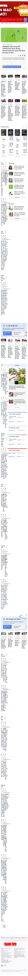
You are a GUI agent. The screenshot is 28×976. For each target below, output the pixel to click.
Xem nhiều (11, 163)
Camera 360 (3, 131)
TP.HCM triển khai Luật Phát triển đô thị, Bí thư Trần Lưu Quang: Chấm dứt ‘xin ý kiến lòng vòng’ (4, 214)
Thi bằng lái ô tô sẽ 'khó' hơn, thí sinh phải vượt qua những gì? (4, 769)
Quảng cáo (21, 20)
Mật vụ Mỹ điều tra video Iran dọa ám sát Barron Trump (6, 501)
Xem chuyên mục (7, 333)
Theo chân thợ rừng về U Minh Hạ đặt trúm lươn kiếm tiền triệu (4, 382)
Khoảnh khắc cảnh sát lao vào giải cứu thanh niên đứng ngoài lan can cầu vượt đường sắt (6, 595)
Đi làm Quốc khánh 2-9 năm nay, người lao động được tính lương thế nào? (2, 737)
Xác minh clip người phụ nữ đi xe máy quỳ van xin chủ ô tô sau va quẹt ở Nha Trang (2, 597)
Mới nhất (2, 23)
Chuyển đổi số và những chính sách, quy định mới (3, 440)
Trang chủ (3, 937)
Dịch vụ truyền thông (18, 955)
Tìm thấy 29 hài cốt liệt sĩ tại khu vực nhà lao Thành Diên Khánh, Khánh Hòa (6, 213)
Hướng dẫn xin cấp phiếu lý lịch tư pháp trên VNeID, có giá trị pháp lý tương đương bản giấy (6, 465)
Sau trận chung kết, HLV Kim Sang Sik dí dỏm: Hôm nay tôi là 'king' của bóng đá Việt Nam (3, 111)
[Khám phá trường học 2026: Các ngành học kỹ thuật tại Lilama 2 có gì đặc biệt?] (5, 282)
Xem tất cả (3, 156)
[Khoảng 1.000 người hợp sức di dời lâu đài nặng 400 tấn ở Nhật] (3, 514)
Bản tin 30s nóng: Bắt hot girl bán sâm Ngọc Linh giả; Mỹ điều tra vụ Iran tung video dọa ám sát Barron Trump (2, 255)
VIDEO (4, 20)
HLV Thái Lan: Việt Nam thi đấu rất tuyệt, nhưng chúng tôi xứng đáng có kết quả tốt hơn (24, 87)
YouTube (13, 19)
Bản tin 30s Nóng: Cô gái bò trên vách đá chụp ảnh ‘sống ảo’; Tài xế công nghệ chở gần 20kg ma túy (4, 255)
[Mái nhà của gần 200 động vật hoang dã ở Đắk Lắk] (1, 658)
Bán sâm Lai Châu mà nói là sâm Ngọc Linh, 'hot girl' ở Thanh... (19, 167)
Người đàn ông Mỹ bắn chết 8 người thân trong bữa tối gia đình (4, 503)
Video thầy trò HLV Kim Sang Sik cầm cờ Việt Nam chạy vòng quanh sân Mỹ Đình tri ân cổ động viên (24, 111)
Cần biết (17, 20)
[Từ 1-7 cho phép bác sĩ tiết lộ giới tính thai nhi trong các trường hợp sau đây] (3, 633)
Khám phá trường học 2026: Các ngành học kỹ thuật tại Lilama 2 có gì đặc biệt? (6, 299)
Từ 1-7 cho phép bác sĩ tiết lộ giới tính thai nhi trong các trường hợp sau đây (3, 643)
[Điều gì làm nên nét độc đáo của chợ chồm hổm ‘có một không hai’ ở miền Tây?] (1, 685)
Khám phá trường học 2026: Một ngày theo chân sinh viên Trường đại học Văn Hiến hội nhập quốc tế (2, 303)
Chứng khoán (16, 134)
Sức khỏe (10, 636)
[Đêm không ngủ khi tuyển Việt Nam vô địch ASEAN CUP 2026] (17, 76)
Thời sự (19, 937)
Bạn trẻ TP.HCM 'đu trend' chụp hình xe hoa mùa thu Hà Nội (2, 380)
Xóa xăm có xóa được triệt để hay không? (17, 643)
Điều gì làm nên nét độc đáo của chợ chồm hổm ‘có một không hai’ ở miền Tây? (2, 701)
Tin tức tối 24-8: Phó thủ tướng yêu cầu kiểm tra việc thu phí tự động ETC (19, 402)
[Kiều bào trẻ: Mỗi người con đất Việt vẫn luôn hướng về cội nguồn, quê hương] (5, 658)
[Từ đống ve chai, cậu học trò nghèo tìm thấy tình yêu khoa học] (3, 658)
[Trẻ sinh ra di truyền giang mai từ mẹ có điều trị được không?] (24, 633)
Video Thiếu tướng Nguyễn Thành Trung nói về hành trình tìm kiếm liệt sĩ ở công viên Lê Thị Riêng (4, 701)
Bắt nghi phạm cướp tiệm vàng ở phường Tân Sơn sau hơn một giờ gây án (10, 87)
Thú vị (13, 23)
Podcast (9, 19)
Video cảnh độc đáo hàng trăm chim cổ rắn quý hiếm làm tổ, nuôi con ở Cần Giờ (4, 413)
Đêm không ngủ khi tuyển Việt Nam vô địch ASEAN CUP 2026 (17, 85)
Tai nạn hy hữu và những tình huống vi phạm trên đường (3, 134)
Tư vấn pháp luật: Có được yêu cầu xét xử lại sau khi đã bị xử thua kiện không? (10, 352)
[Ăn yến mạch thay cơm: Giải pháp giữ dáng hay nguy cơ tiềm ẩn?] (10, 633)
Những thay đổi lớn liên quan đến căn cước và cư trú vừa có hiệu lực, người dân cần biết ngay (4, 466)
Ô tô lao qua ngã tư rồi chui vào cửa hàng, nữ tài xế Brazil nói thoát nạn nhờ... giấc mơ (4, 596)
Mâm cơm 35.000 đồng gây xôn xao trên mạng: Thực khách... (19, 214)
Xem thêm (4, 926)
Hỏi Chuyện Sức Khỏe (17, 637)
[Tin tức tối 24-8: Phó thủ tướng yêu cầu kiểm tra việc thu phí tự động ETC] (11, 401)
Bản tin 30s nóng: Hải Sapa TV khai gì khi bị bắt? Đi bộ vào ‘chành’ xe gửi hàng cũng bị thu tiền (6, 251)
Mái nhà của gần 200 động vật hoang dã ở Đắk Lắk (2, 670)
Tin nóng (6, 23)
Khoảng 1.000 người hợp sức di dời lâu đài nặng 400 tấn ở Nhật (4, 526)
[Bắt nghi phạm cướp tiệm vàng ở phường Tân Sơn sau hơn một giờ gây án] (10, 76)
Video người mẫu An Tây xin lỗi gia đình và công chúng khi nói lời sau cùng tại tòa (2, 215)
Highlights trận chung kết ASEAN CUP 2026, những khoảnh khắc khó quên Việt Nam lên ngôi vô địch (14, 50)
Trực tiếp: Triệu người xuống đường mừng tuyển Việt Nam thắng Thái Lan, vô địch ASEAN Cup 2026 (10, 113)
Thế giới (16, 23)
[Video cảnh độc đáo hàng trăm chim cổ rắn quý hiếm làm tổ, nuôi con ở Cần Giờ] (3, 397)
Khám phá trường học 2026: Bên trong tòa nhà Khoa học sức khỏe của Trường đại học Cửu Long (4, 302)
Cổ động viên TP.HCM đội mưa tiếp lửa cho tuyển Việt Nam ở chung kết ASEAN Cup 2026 (4, 870)
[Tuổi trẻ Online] (10, 944)
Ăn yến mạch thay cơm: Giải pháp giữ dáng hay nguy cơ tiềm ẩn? (10, 642)
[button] (23, 127)
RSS (16, 957)
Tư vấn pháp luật (10, 343)
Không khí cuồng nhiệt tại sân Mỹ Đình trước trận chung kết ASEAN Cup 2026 (6, 901)
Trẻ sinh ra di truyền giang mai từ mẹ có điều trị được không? (24, 644)
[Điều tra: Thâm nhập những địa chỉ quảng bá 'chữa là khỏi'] (11, 193)
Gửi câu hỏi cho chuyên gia (17, 333)
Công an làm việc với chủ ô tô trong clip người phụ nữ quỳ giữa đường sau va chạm (6, 566)
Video (16, 937)
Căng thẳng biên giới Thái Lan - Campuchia (24, 132)
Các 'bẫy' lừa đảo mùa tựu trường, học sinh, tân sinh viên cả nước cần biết (6, 770)
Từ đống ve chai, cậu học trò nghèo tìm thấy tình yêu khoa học (4, 672)
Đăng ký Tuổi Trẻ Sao (25, 20)
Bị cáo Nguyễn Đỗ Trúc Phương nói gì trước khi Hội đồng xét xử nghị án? (6, 179)
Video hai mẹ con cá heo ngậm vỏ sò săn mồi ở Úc (2, 409)
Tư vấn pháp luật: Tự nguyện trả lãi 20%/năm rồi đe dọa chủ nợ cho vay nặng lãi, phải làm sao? (17, 352)
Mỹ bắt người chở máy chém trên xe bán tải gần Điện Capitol (2, 500)
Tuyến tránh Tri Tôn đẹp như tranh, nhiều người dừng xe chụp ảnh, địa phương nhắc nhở (6, 384)
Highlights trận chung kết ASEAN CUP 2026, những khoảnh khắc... (19, 187)
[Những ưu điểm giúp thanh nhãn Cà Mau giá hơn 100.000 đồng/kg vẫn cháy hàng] (17, 376)
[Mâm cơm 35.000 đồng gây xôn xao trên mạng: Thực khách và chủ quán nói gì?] (11, 214)
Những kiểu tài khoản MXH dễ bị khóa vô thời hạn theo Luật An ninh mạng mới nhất (4, 739)
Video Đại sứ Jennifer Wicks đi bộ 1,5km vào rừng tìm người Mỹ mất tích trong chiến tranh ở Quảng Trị (3, 89)
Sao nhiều (11, 204)
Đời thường (20, 23)
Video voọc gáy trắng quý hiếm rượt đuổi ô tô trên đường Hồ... (19, 174)
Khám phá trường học (2, 285)
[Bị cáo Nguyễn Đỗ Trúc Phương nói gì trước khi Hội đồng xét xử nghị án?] (5, 166)
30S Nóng (2, 238)
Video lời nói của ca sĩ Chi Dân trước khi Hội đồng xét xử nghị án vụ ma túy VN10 (17, 110)
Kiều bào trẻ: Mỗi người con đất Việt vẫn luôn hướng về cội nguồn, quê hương (6, 673)
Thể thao (4, 44)
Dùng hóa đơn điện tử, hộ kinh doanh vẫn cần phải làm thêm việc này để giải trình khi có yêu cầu (3, 351)
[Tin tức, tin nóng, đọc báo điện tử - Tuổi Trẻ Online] (1, 20)
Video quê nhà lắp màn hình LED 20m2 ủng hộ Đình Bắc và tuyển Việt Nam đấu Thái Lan (2, 184)
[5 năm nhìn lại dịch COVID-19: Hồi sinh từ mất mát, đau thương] (5, 685)
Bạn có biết (25, 23)
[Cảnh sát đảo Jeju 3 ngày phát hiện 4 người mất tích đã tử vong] (1, 514)
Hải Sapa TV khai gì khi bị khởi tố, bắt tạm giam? (19, 394)
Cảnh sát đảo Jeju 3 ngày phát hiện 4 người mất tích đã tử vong (2, 528)
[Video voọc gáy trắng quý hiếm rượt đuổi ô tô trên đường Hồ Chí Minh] (11, 174)
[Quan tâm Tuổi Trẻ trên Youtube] (2, 966)
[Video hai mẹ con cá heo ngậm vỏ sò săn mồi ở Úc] (1, 397)
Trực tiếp (10, 23)
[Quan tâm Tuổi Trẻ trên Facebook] (5, 966)
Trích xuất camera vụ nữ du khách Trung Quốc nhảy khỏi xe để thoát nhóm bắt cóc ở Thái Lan (6, 530)
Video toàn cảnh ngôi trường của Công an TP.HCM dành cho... (19, 208)
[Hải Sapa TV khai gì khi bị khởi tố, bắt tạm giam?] (11, 394)
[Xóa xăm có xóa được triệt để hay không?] (17, 633)
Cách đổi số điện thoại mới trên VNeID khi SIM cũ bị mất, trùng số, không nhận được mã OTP (2, 465)
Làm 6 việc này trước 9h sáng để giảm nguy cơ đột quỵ (2, 769)
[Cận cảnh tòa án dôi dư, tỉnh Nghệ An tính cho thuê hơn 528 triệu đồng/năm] (3, 166)
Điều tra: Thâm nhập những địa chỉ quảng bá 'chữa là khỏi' (19, 193)
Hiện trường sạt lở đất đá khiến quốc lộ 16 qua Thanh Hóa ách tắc (2, 562)
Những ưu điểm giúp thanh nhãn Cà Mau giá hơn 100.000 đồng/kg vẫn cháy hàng (17, 387)
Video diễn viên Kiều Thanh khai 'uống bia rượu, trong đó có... (19, 180)
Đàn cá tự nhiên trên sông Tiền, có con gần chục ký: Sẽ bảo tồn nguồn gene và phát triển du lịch (6, 415)
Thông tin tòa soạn (4, 960)
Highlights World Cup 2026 (10, 132)
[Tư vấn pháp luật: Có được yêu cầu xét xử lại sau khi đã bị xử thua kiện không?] (10, 340)
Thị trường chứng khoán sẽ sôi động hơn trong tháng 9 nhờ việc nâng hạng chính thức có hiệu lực (6, 739)
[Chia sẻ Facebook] (20, 55)
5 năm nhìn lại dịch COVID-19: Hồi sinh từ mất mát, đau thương (6, 697)
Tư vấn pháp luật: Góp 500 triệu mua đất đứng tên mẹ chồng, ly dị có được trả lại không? (24, 352)
